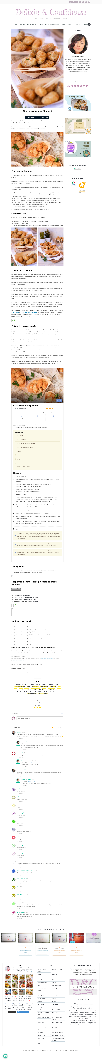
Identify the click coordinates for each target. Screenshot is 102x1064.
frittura (27, 688)
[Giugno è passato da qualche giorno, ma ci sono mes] (22, 1006)
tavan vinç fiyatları (22, 813)
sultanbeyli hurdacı (22, 797)
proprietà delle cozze (39, 689)
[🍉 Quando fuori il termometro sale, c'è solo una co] (15, 999)
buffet (57, 684)
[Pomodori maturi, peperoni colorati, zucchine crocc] (29, 1006)
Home (15, 24)
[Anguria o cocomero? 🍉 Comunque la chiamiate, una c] (29, 999)
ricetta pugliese (50, 689)
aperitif (38, 684)
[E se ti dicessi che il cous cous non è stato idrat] (22, 999)
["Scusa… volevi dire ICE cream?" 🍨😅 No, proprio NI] (29, 992)
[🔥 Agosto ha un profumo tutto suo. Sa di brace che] (8, 992)
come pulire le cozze (20, 686)
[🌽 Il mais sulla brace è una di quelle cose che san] (8, 984)
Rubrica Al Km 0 (47, 691)
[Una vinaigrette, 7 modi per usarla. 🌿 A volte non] (22, 977)
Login (62, 713)
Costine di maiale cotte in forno (27, 599)
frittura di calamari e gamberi (30, 312)
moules (59, 688)
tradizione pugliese (43, 693)
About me (22, 24)
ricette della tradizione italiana (24, 691)
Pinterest (30, 672)
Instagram (23, 647)
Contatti (70, 24)
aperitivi (44, 684)
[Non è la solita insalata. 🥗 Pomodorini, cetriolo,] (15, 977)
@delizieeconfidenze (47, 658)
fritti (15, 688)
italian (44, 688)
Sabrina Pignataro (26, 742)
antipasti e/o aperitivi (21, 684)
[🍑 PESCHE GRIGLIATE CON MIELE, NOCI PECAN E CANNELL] (8, 977)
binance (19, 902)
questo (50, 570)
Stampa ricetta (44, 117)
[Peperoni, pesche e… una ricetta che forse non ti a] (15, 1006)
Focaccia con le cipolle (23, 595)
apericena (31, 684)
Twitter (25, 672)
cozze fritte (35, 686)
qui (19, 572)
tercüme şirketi (21, 853)
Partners (77, 24)
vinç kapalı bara (21, 829)
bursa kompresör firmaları (24, 870)
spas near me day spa (23, 861)
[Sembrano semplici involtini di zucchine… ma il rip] (29, 977)
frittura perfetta (35, 688)
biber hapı (20, 894)
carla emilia (30, 762)
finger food (53, 686)
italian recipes (51, 688)
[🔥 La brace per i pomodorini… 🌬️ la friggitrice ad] (22, 984)
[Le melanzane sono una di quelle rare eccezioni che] (15, 992)
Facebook (22, 672)
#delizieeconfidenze (19, 660)
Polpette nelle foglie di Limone (29, 597)
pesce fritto (29, 689)
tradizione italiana (31, 693)
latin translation (21, 837)
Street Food (56, 691)
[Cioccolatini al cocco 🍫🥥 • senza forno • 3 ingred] (8, 1006)
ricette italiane (37, 691)
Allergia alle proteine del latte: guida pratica (52, 24)
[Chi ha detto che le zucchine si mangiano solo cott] (8, 999)
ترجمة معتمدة (20, 845)
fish (59, 686)
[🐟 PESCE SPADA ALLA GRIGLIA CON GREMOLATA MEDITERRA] (15, 984)
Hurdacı (19, 805)
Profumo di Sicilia (22, 770)
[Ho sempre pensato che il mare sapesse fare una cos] (22, 992)
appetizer (51, 684)
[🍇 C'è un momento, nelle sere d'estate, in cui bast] (29, 984)
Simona (19, 732)
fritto (20, 688)
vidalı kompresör (22, 878)
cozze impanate (44, 686)
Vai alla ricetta (31, 117)
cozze (28, 686)
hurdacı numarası (22, 789)
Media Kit (85, 24)
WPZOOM (77, 1050)
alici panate (16, 312)
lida (18, 886)
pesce (22, 689)
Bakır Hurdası (21, 821)
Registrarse (20, 912)
